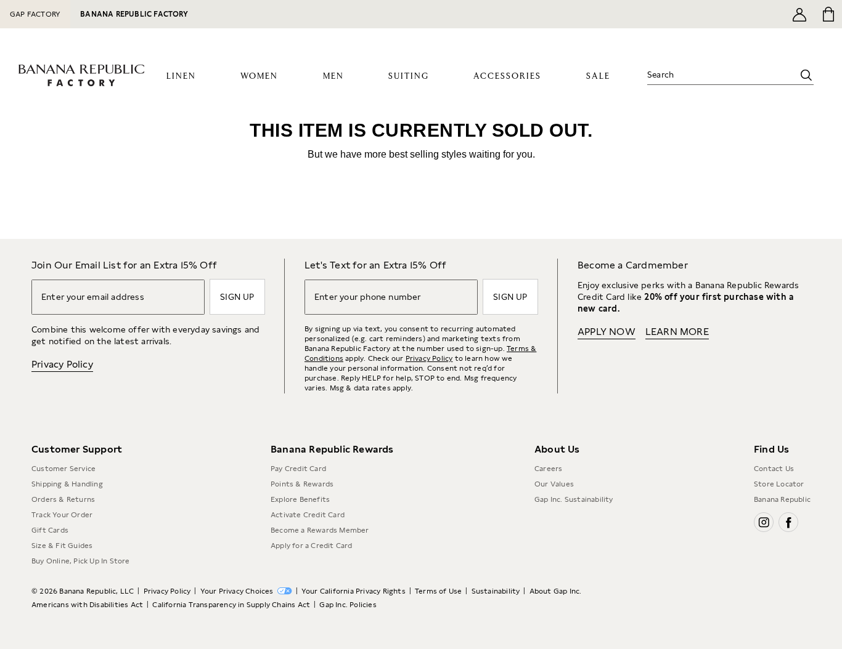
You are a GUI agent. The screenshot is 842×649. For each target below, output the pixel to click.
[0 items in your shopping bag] (827, 14)
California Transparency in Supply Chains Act (231, 604)
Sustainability (496, 591)
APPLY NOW (607, 331)
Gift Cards (49, 530)
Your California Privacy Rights (353, 591)
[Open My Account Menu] (799, 14)
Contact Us (774, 468)
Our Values (554, 484)
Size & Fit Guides (61, 545)
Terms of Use (438, 591)
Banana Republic (782, 499)
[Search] (806, 75)
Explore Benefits (300, 499)
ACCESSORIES (507, 76)
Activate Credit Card (308, 514)
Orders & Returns (63, 499)
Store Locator (779, 484)
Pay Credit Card (298, 468)
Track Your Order (61, 514)
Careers (548, 468)
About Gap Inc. (555, 591)
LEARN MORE (677, 331)
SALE (598, 76)
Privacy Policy (62, 364)
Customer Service (63, 468)
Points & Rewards (302, 484)
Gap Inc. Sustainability (573, 499)
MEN (333, 76)
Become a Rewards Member (320, 530)
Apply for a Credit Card (312, 545)
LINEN (181, 76)
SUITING (408, 76)
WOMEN (259, 76)
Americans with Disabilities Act (87, 604)
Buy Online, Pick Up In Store (80, 561)
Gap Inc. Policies (347, 604)
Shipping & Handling (67, 484)
